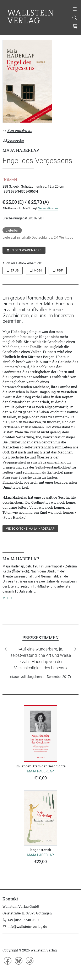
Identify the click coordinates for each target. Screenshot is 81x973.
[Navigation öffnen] (74, 9)
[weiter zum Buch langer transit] (40, 818)
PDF (59, 270)
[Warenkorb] (75, 26)
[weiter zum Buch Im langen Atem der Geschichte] (40, 733)
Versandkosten (48, 208)
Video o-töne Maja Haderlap (30, 528)
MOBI (37, 270)
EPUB (14, 270)
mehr (7, 598)
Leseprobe (15, 140)
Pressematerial (19, 130)
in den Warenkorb (26, 250)
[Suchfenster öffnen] (74, 18)
